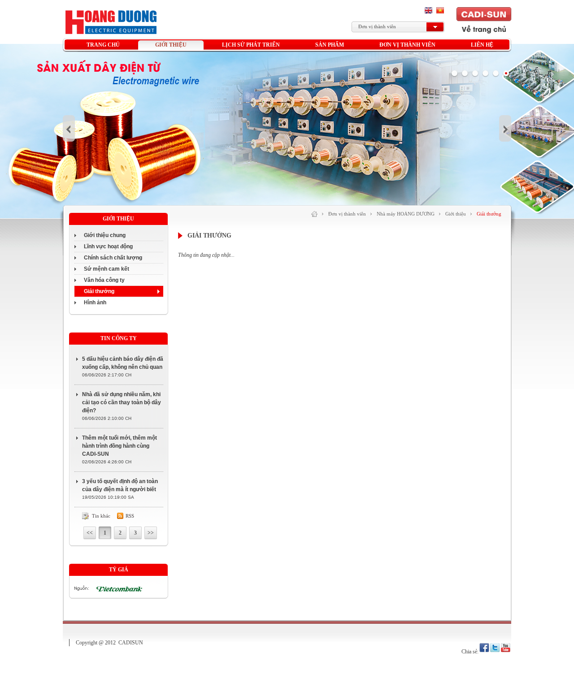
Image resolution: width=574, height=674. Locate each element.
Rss (130, 515)
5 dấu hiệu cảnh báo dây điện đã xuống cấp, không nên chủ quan (122, 363)
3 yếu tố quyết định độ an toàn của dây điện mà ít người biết (120, 485)
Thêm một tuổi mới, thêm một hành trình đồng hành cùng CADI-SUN (119, 446)
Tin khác (101, 515)
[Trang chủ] (314, 214)
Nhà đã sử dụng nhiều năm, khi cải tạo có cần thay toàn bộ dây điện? (121, 402)
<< (90, 533)
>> (151, 533)
